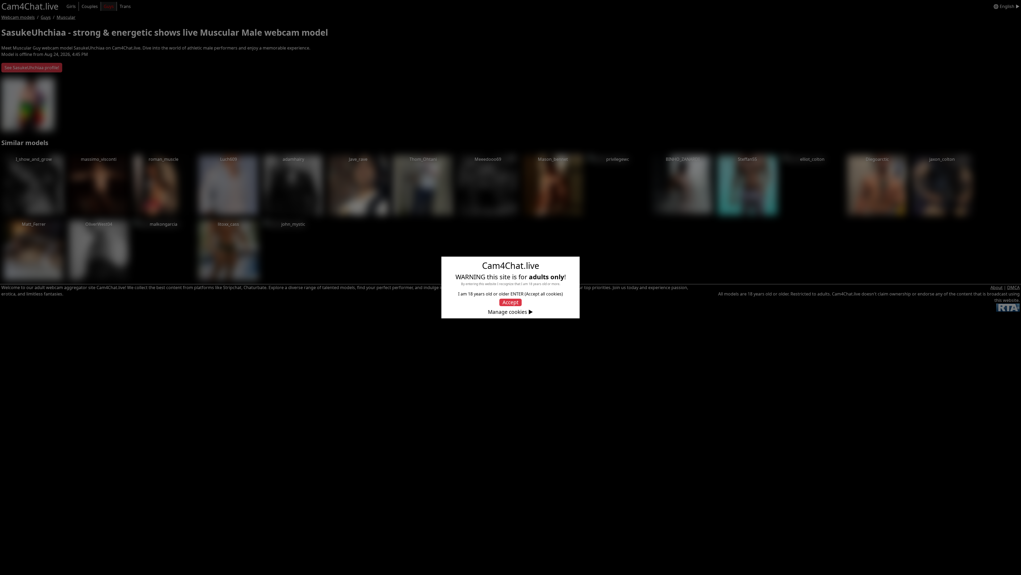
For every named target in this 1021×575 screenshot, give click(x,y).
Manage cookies (507, 312)
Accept (510, 302)
